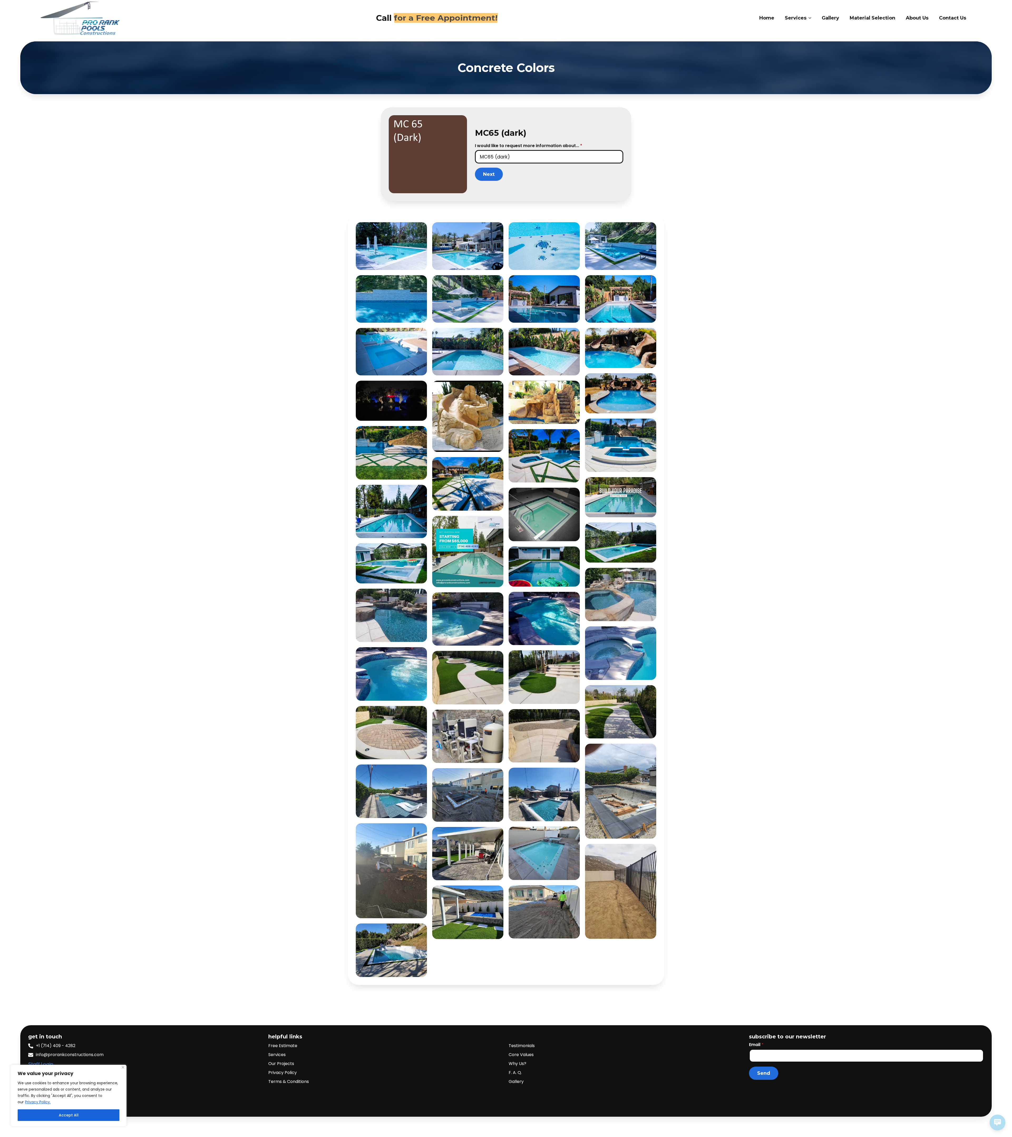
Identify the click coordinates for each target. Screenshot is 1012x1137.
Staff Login (40, 1064)
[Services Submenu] (811, 18)
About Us (917, 18)
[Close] (123, 1067)
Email (756, 1045)
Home (766, 18)
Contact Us (952, 18)
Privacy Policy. (38, 1102)
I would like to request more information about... (528, 146)
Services (795, 18)
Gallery (830, 18)
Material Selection (872, 18)
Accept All (69, 1115)
